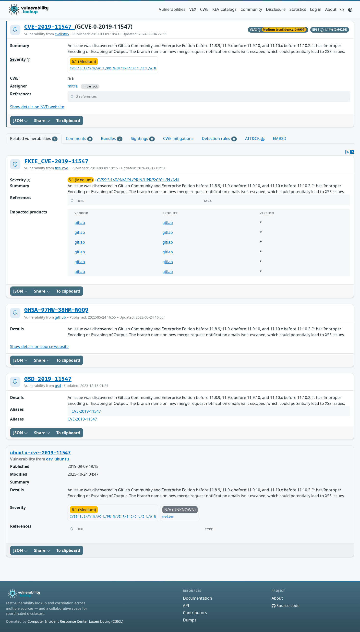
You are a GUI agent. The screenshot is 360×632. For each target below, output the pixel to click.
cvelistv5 (62, 34)
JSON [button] (18, 120)
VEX (192, 9)
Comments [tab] (78, 138)
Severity (18, 59)
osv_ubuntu (57, 459)
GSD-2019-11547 (48, 379)
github (60, 317)
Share (40, 120)
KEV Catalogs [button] (224, 9)
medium (168, 517)
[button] (342, 9)
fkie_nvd (61, 168)
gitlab (79, 222)
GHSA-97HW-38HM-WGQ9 (56, 310)
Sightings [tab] (142, 138)
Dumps (189, 620)
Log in (315, 9)
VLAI (254, 29)
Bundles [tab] (110, 138)
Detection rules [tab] (218, 138)
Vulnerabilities (172, 9)
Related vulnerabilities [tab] (33, 138)
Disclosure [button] (276, 9)
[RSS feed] (352, 152)
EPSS (316, 29)
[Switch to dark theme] (350, 9)
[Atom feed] (347, 152)
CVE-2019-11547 (49, 27)
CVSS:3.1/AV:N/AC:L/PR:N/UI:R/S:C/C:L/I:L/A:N (113, 68)
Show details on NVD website (37, 107)
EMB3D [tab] (279, 138)
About (330, 9)
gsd (58, 385)
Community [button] (251, 9)
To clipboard (68, 120)
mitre (73, 86)
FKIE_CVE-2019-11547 (56, 161)
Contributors (195, 612)
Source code (288, 605)
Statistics (297, 9)
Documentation (197, 598)
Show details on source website (39, 346)
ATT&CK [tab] (253, 138)
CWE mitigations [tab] (178, 138)
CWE (204, 9)
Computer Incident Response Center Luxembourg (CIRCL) (75, 621)
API (186, 605)
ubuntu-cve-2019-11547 (40, 453)
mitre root (90, 86)
